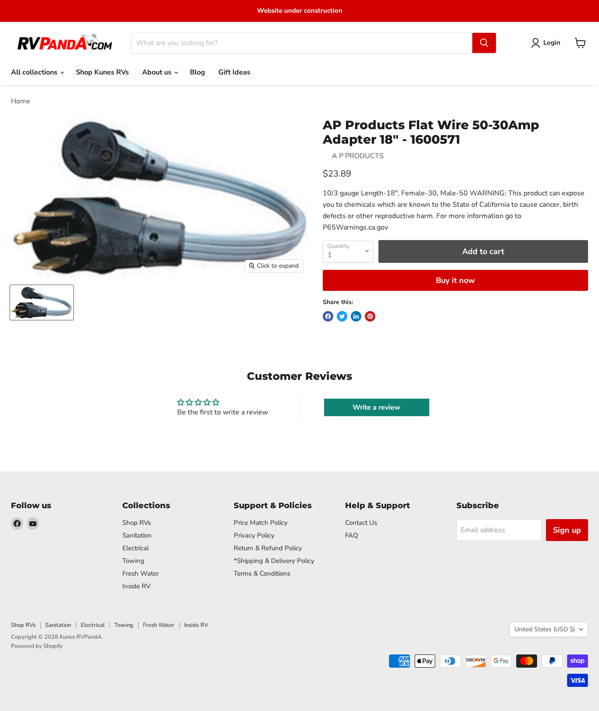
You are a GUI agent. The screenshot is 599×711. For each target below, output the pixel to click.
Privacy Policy (254, 535)
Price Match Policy (261, 522)
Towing (133, 560)
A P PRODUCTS (358, 156)
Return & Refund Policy (268, 548)
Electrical (135, 548)
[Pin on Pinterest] (370, 316)
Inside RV (136, 586)
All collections (35, 72)
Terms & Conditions (262, 573)
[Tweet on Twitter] (342, 316)
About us (157, 72)
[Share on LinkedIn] (356, 316)
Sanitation (137, 535)
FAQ (351, 535)
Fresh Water (140, 573)
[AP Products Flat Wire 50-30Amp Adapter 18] (41, 302)
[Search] (484, 43)
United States (544, 629)
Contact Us (361, 522)
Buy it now (455, 280)
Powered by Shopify (37, 646)
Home (20, 101)
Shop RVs (136, 522)
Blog (197, 72)
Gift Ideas (234, 72)
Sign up (567, 530)
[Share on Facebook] (328, 316)
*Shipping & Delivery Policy (274, 560)
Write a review (376, 407)
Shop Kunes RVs (102, 72)
